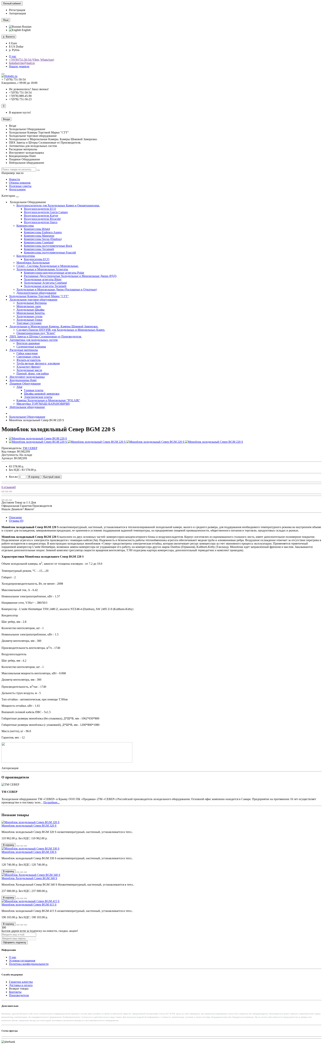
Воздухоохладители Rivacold (42, 218)
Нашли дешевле (19, 66)
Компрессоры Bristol (37, 229)
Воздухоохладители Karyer (41, 215)
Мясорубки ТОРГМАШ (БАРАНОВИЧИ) (43, 403)
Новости (14, 179)
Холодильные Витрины (31, 302)
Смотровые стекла (28, 356)
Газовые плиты (33, 390)
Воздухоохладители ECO (40, 208)
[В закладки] (6, 491)
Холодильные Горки (29, 319)
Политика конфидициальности (29, 963)
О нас (12, 56)
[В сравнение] (10, 491)
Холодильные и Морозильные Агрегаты (42, 269)
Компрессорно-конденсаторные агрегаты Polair (54, 272)
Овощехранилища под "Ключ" (36, 333)
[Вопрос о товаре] (2, 491)
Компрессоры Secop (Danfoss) (43, 239)
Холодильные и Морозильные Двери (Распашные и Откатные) (56, 289)
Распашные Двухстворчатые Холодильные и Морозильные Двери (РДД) (70, 276)
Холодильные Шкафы (30, 309)
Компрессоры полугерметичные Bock (48, 245)
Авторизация (17, 13)
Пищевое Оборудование (25, 383)
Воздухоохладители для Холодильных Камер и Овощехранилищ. (58, 205)
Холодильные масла (29, 370)
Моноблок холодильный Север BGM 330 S (28, 851)
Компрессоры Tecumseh (39, 249)
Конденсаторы (25, 255)
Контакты (15, 991)
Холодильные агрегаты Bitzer (42, 279)
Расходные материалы (23, 350)
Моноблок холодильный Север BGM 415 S (28, 904)
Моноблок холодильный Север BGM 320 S (28, 825)
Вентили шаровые (28, 343)
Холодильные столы (29, 316)
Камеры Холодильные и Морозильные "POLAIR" (48, 400)
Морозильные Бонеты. (30, 313)
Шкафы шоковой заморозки (41, 393)
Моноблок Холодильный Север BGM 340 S (29, 878)
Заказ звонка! (29, 89)
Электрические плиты (38, 397)
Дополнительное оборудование (36, 292)
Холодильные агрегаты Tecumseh (45, 286)
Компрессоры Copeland (38, 242)
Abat (19, 386)
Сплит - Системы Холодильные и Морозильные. (47, 266)
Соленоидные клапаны (31, 346)
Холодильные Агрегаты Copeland (45, 282)
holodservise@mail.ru (22, 63)
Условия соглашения (22, 960)
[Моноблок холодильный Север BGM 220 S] (38, 438)
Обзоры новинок (20, 182)
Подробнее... (51, 802)
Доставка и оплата (21, 985)
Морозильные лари (28, 306)
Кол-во (13, 476)
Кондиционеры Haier (23, 380)
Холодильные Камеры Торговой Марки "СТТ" (39, 296)
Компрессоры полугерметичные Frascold (50, 252)
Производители (19, 995)
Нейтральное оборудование (27, 407)
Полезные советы (20, 186)
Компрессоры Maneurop (39, 235)
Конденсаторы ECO (36, 259)
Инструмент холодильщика (27, 376)
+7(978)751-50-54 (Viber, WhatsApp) (31, 59)
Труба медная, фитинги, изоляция (38, 363)
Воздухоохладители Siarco (40, 222)
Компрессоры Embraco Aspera (43, 232)
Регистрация (17, 10)
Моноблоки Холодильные (33, 262)
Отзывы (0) (16, 520)
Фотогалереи (17, 189)
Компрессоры (25, 225)
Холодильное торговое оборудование (33, 299)
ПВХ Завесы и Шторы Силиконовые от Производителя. (45, 336)
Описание (15, 517)
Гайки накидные (27, 353)
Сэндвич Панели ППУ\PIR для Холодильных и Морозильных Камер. (60, 329)
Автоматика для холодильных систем (33, 339)
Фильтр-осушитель (28, 360)
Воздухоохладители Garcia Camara (46, 212)
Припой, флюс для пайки (32, 373)
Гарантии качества (21, 981)
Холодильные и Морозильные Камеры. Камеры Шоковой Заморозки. (53, 326)
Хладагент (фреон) (28, 366)
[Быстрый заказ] (17, 845)
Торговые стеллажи (28, 323)
